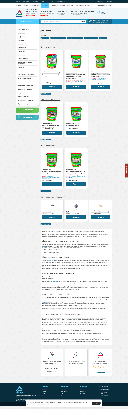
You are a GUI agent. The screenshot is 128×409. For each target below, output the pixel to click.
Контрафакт (45, 5)
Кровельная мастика (47, 329)
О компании (70, 5)
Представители (34, 5)
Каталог (81, 389)
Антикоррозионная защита (25, 100)
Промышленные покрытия (25, 89)
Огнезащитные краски (24, 71)
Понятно (96, 403)
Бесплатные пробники (82, 5)
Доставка (18, 5)
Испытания (55, 5)
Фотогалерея (26, 1)
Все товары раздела (45, 93)
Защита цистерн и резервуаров (26, 74)
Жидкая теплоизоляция (24, 78)
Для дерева (21, 40)
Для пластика (21, 67)
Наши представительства (104, 5)
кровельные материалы (48, 247)
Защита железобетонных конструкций (25, 62)
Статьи (42, 1)
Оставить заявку (44, 15)
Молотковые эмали (23, 96)
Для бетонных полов (23, 29)
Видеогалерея (35, 1)
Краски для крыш (49, 47)
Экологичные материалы (25, 82)
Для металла (21, 33)
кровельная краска (53, 281)
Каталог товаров (26, 21)
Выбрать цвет (83, 391)
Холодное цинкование (24, 93)
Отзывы (62, 5)
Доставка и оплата (65, 398)
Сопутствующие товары (52, 197)
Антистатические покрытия (25, 85)
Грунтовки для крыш (50, 100)
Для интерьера (22, 47)
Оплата (26, 5)
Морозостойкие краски (24, 104)
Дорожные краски (23, 58)
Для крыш (20, 44)
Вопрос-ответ (50, 1)
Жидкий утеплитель (47, 302)
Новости (18, 1)
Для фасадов (21, 36)
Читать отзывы (100, 372)
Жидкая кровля (48, 145)
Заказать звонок (30, 15)
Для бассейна (21, 51)
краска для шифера (52, 260)
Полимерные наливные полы (26, 26)
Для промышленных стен (25, 55)
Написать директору (61, 1)
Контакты (44, 395)
